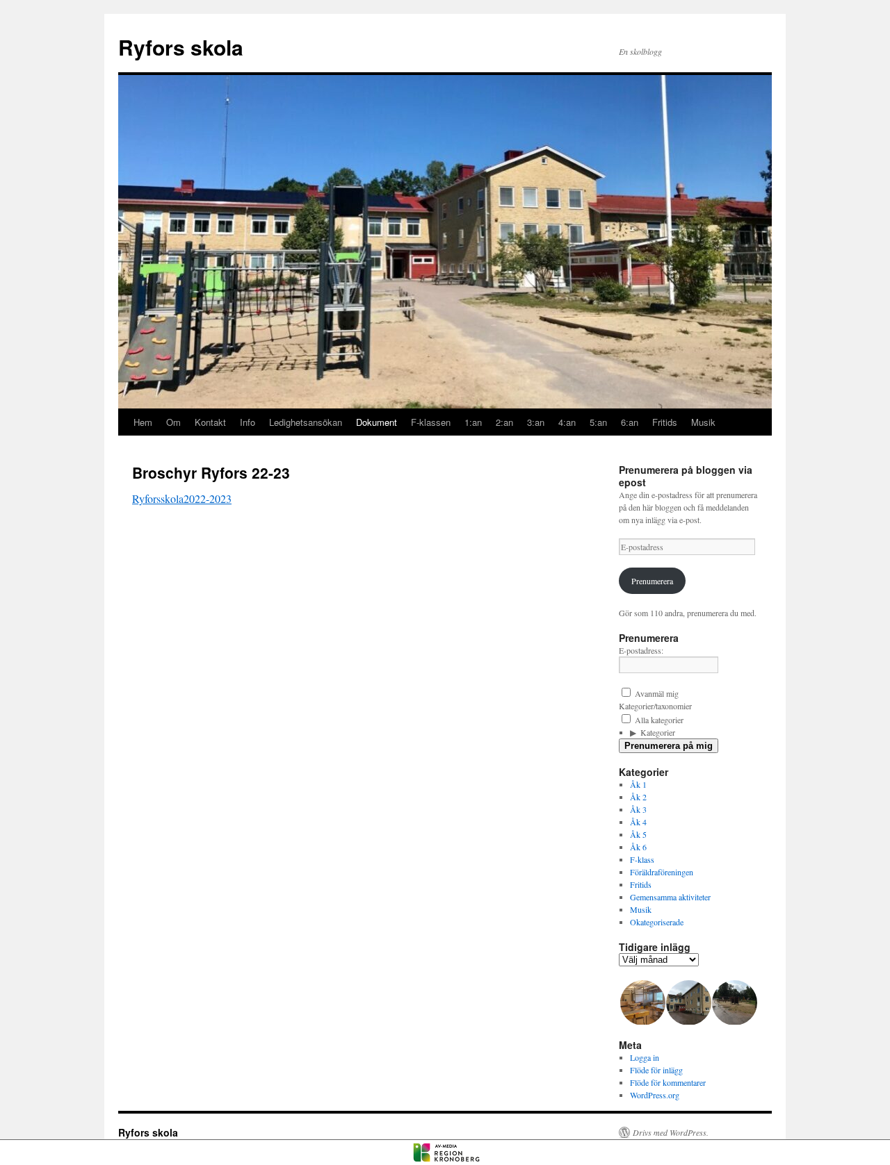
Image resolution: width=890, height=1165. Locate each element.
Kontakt (210, 422)
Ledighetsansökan (305, 422)
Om (173, 422)
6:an (629, 422)
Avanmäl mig (656, 693)
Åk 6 (638, 846)
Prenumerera (652, 580)
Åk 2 (638, 796)
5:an (598, 422)
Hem (143, 422)
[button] (642, 1003)
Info (247, 422)
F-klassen (431, 422)
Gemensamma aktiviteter (670, 896)
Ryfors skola (180, 47)
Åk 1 (638, 784)
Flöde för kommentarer (668, 1082)
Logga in (644, 1057)
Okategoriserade (656, 921)
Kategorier (657, 732)
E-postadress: (641, 650)
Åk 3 (638, 809)
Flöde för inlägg (656, 1069)
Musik (703, 422)
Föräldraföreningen (661, 871)
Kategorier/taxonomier (655, 705)
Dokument (376, 422)
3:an (535, 422)
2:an (504, 422)
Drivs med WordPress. (671, 1132)
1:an (473, 422)
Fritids (664, 422)
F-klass (642, 859)
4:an (567, 422)
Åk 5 (638, 834)
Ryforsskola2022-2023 (182, 498)
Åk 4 (638, 821)
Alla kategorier (658, 719)
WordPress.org (654, 1094)
